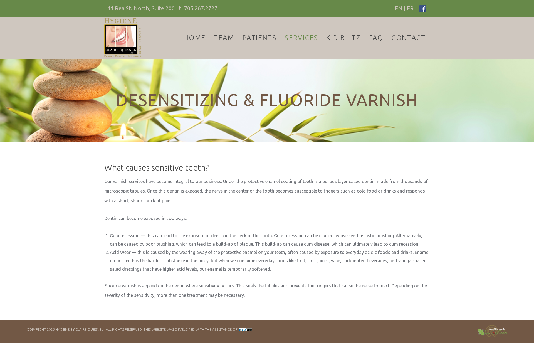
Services (301, 37)
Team (224, 37)
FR (410, 8)
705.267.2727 (200, 8)
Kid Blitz (343, 37)
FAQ (376, 37)
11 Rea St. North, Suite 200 (141, 8)
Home (195, 37)
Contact (409, 37)
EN (398, 8)
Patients (259, 37)
